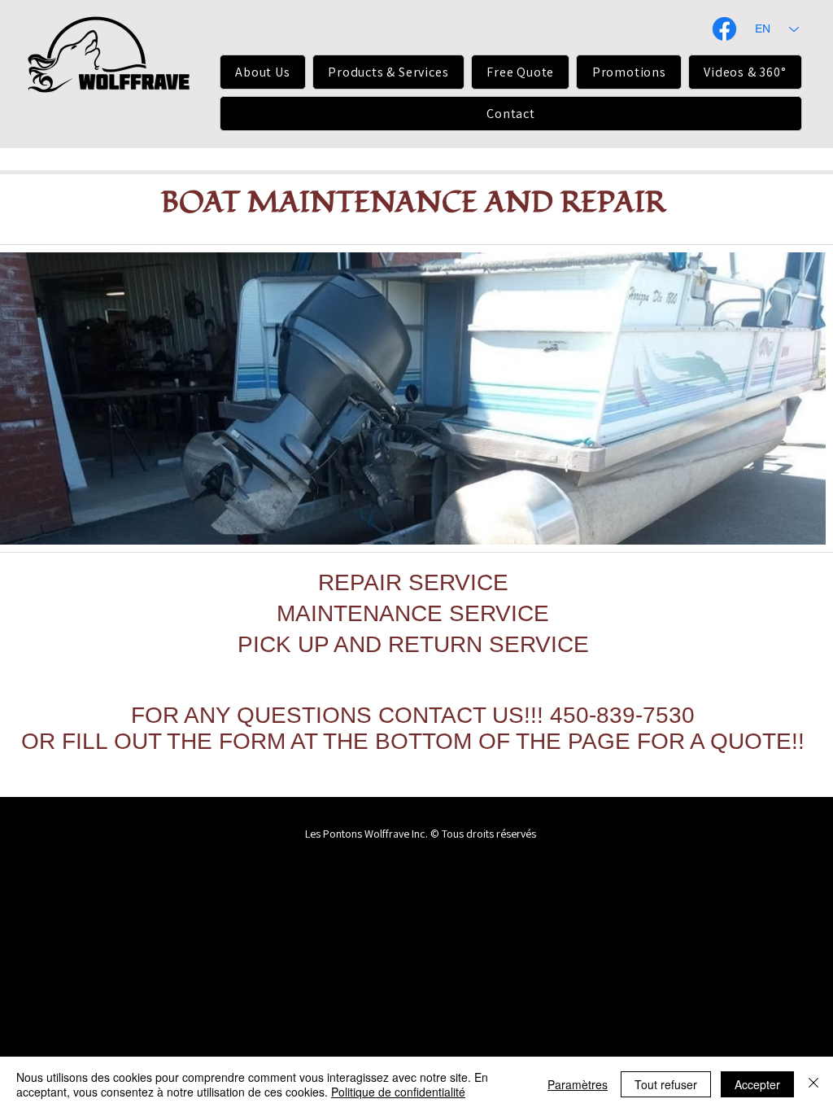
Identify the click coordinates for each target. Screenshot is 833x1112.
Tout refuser (666, 1084)
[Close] (813, 1084)
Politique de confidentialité (398, 1092)
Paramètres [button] (577, 1084)
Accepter (757, 1084)
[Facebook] (724, 29)
